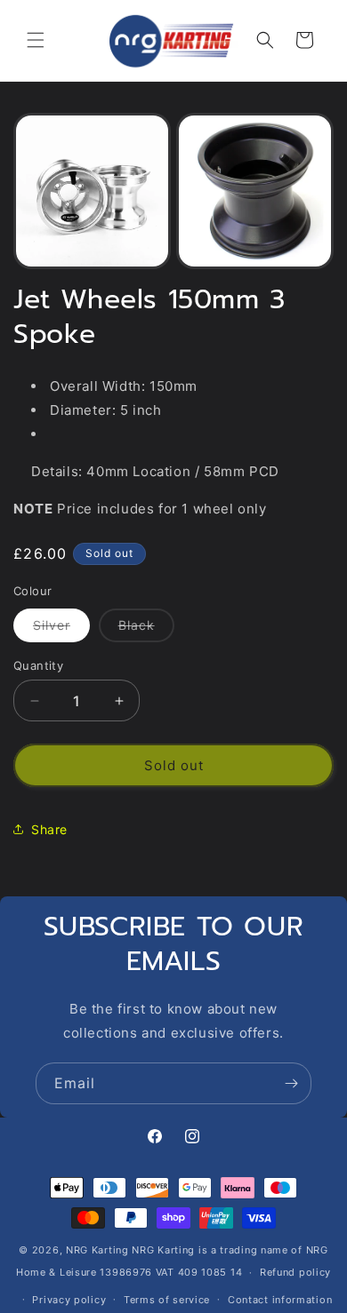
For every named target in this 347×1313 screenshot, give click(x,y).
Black (146, 629)
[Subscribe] (291, 1083)
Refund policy (295, 1272)
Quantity (38, 665)
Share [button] (49, 829)
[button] (35, 40)
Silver (61, 629)
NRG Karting (97, 1250)
